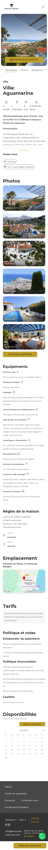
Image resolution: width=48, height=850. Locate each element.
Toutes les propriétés (16, 793)
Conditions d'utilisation (17, 807)
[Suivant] (43, 730)
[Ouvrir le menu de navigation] (43, 7)
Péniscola (10, 800)
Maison (8, 787)
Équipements (39, 70)
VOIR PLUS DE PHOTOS (25, 59)
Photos (24, 70)
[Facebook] (6, 824)
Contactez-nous (29, 800)
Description (11, 70)
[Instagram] (8, 824)
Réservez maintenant (32, 724)
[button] (1, 69)
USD (21, 820)
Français (9, 820)
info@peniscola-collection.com (13, 833)
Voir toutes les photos (20, 354)
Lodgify (30, 836)
